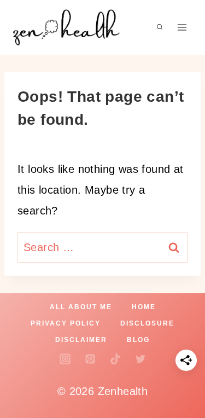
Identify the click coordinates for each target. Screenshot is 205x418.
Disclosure (147, 323)
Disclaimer (81, 340)
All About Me (81, 307)
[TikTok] (115, 359)
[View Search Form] (159, 27)
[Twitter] (140, 359)
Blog (138, 340)
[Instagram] (65, 359)
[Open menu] (182, 27)
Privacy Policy (66, 323)
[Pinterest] (90, 359)
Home (144, 307)
